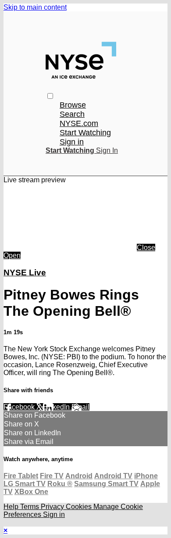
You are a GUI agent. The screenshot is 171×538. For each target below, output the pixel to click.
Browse (73, 105)
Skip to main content (35, 7)
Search (72, 114)
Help (12, 506)
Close (146, 247)
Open (12, 255)
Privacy (53, 506)
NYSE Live (25, 272)
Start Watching (85, 132)
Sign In (107, 150)
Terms (30, 506)
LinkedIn (57, 407)
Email (80, 407)
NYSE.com (79, 123)
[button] (50, 96)
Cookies (79, 506)
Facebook (20, 407)
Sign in (72, 141)
